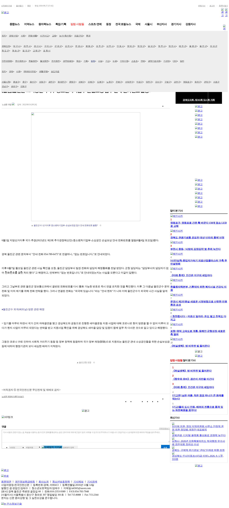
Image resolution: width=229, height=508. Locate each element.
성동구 (42, 82)
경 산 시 (37, 46)
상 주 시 (110, 46)
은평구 (119, 82)
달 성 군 (151, 46)
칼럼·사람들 (77, 24)
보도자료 (55, 71)
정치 (4, 36)
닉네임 (12, 447)
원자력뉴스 (44, 24)
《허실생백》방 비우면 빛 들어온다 (190, 346)
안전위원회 (7, 61)
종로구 (16, 82)
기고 (107, 61)
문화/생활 (32, 36)
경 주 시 (27, 46)
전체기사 (201, 6)
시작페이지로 (6, 6)
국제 (137, 24)
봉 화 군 (89, 46)
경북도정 (6, 46)
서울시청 (6, 82)
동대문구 (62, 82)
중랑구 (72, 82)
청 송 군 (15, 51)
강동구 (23, 86)
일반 (182, 61)
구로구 (168, 82)
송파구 (14, 86)
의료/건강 (78, 36)
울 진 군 (203, 46)
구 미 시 (48, 46)
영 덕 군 (130, 46)
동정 (108, 24)
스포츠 (134, 61)
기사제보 (78, 481)
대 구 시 (16, 46)
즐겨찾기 (19, 6)
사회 (23, 36)
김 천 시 (68, 46)
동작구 (198, 82)
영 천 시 (172, 46)
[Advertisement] (198, 159)
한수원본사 (20, 61)
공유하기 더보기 (167, 402)
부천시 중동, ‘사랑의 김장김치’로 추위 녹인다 (195, 249)
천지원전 (55, 61)
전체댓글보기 (164, 428)
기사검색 (92, 481)
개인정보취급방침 (25, 481)
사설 (100, 61)
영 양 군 (141, 46)
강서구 (158, 82)
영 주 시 (161, 46)
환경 (88, 36)
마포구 (139, 82)
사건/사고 (44, 36)
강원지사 (191, 24)
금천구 (177, 82)
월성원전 (44, 61)
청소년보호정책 (61, 481)
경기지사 (176, 24)
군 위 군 (58, 46)
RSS (29, 6)
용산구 (33, 82)
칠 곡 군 (26, 51)
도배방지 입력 (68, 447)
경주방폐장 (68, 61)
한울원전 (33, 61)
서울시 (148, 24)
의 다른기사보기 (13, 396)
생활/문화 (43, 71)
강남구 (5, 86)
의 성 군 (213, 46)
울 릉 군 (193, 46)
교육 (54, 36)
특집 (78, 61)
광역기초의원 (154, 61)
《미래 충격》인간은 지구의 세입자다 (191, 275)
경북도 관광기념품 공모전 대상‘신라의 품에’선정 (197, 237)
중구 (24, 82)
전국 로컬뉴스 (123, 24)
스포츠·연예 (95, 24)
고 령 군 (36, 51)
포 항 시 (46, 51)
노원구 (109, 82)
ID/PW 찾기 (223, 6)
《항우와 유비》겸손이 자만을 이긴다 (193, 379)
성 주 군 (99, 46)
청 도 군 (5, 51)
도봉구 (100, 82)
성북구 (82, 82)
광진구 (51, 82)
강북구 (91, 82)
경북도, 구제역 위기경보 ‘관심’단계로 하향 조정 (198, 450)
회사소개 (44, 481)
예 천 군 (182, 46)
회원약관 (6, 481)
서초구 (216, 82)
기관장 (166, 61)
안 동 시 (120, 46)
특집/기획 (60, 24)
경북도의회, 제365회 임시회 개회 (199, 100)
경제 (11, 71)
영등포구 (187, 82)
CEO (175, 61)
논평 (115, 61)
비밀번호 (29, 447)
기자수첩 (124, 61)
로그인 (212, 6)
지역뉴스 (29, 24)
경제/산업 (13, 36)
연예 (143, 61)
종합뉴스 (15, 24)
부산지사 (162, 24)
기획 (86, 61)
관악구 (207, 82)
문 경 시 (79, 46)
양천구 (149, 82)
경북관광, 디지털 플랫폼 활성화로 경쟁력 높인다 (199, 435)
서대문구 (129, 82)
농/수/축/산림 (65, 36)
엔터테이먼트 (30, 71)
